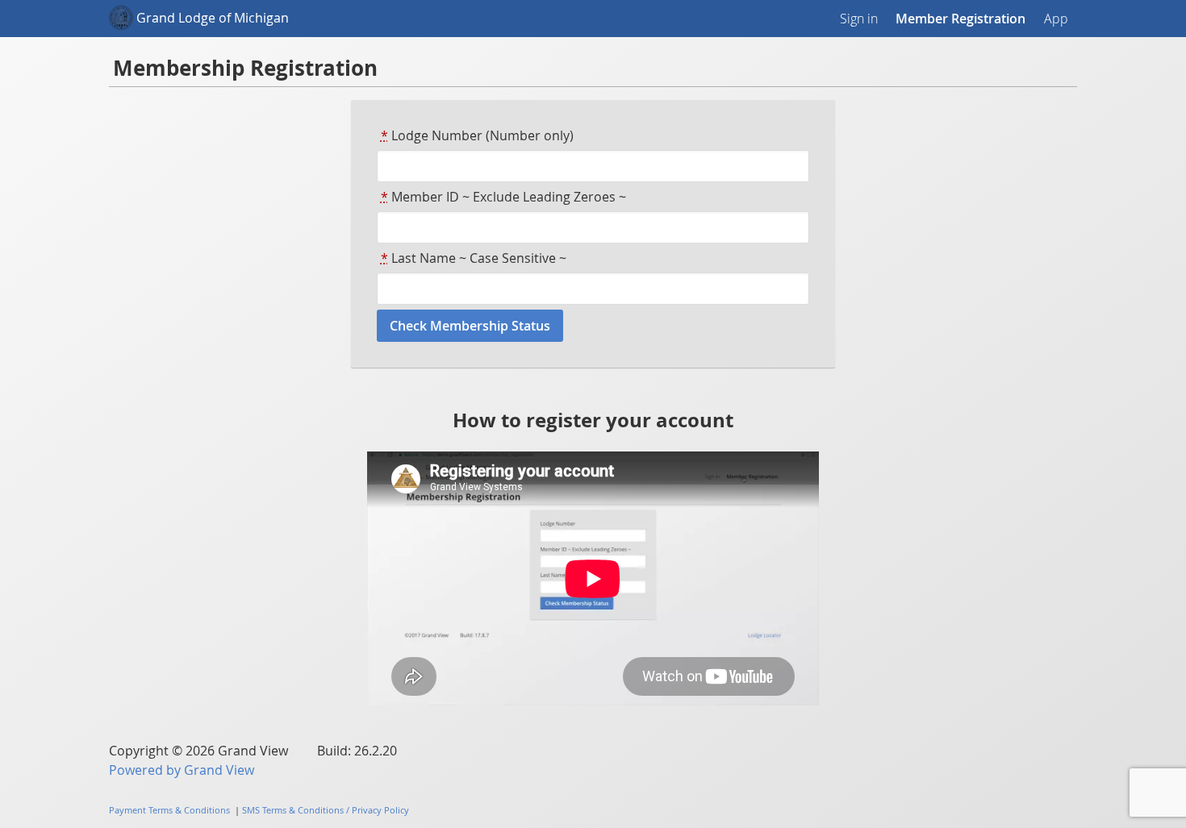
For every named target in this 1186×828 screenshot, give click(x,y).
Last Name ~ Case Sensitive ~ (473, 258)
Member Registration (960, 18)
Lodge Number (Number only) (477, 135)
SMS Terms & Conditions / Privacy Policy (325, 810)
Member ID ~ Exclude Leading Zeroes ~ (503, 197)
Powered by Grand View (181, 770)
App (1056, 18)
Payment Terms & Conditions (169, 810)
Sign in (859, 18)
